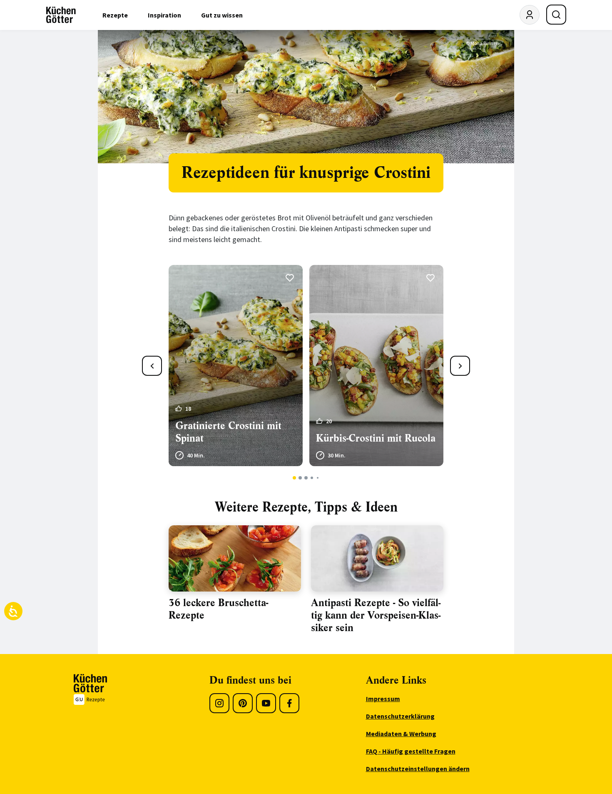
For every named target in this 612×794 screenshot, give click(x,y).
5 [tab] (317, 478)
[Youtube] (266, 703)
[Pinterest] (243, 703)
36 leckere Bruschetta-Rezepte (218, 609)
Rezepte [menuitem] (115, 15)
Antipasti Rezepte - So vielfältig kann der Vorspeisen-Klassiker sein (375, 615)
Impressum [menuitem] (383, 698)
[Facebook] (289, 703)
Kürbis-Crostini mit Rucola (375, 438)
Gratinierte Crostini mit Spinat (228, 432)
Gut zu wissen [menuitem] (222, 15)
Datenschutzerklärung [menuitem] (400, 716)
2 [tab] (300, 477)
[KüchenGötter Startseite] (61, 15)
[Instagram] (219, 703)
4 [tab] (312, 478)
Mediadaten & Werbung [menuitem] (401, 733)
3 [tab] (306, 477)
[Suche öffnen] (556, 15)
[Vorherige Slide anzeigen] (152, 366)
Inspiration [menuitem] (164, 15)
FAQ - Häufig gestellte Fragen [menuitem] (410, 751)
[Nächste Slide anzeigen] (460, 366)
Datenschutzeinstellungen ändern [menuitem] (418, 768)
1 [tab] (294, 477)
